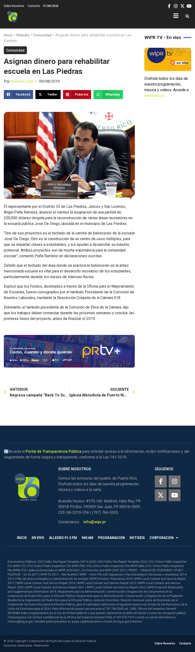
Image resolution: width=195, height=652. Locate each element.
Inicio (8, 35)
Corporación (162, 538)
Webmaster (41, 645)
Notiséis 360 (22, 81)
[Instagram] (174, 481)
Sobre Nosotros (14, 6)
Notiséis (22, 35)
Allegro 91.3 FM (63, 538)
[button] (187, 16)
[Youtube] (174, 495)
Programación (111, 538)
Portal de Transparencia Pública (53, 451)
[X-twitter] (161, 495)
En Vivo (38, 538)
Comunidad (42, 35)
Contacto (34, 6)
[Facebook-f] (161, 481)
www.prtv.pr (154, 95)
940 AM (87, 538)
